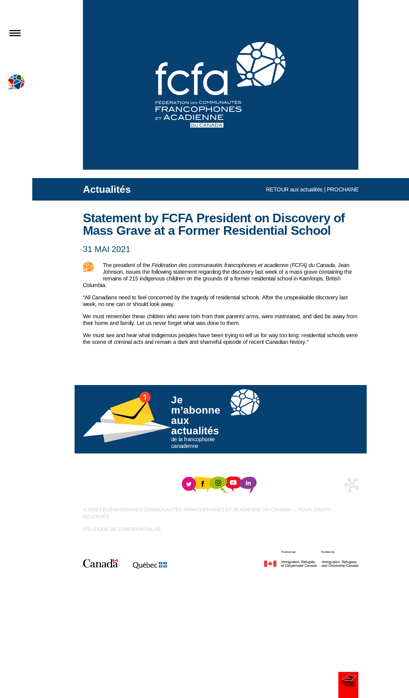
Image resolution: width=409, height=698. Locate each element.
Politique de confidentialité (122, 529)
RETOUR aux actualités (294, 189)
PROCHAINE (342, 189)
